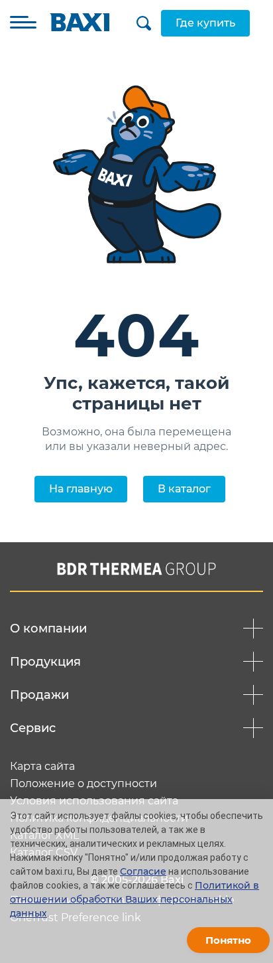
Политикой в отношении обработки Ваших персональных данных (134, 899)
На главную (81, 488)
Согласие (143, 871)
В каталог (184, 488)
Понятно (228, 940)
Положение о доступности (83, 783)
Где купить (205, 23)
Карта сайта (42, 766)
